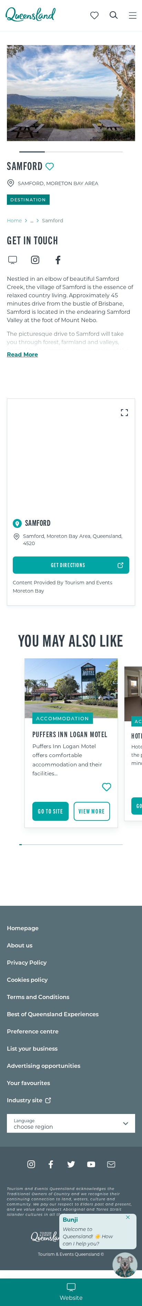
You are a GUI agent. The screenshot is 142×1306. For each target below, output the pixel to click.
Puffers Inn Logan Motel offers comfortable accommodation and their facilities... (67, 759)
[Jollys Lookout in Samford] (71, 93)
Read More (22, 354)
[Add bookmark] (49, 166)
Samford (25, 165)
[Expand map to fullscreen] (124, 413)
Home (14, 220)
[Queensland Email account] (111, 1164)
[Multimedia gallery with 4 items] (71, 99)
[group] (71, 752)
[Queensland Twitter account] (71, 1164)
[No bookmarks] (94, 15)
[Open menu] (132, 15)
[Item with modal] (71, 93)
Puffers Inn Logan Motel (70, 734)
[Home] (30, 19)
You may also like (71, 639)
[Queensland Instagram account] (31, 1164)
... (31, 220)
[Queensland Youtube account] (91, 1164)
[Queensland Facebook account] (51, 1164)
